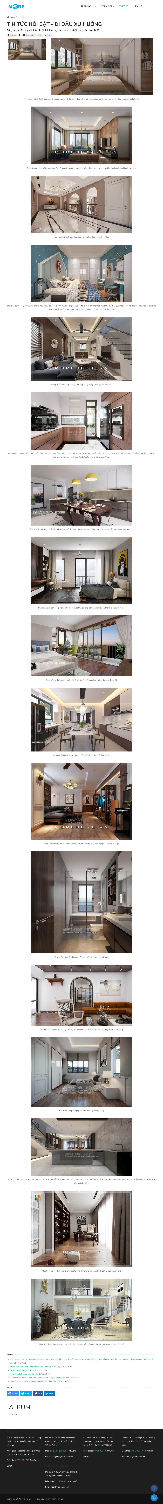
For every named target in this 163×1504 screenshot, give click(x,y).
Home (12, 17)
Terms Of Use (58, 1499)
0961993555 (61, 1450)
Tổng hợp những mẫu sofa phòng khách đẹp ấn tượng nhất (35, 1381)
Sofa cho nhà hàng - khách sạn (23, 1370)
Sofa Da (27, 1499)
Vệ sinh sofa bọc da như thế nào (24, 1374)
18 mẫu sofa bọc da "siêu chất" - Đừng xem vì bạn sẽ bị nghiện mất (39, 1377)
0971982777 (23, 1460)
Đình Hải (13, 35)
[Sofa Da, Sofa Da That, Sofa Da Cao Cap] (16, 6)
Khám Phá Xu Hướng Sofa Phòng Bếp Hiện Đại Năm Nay (35, 1366)
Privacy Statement (42, 1499)
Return (49, 35)
